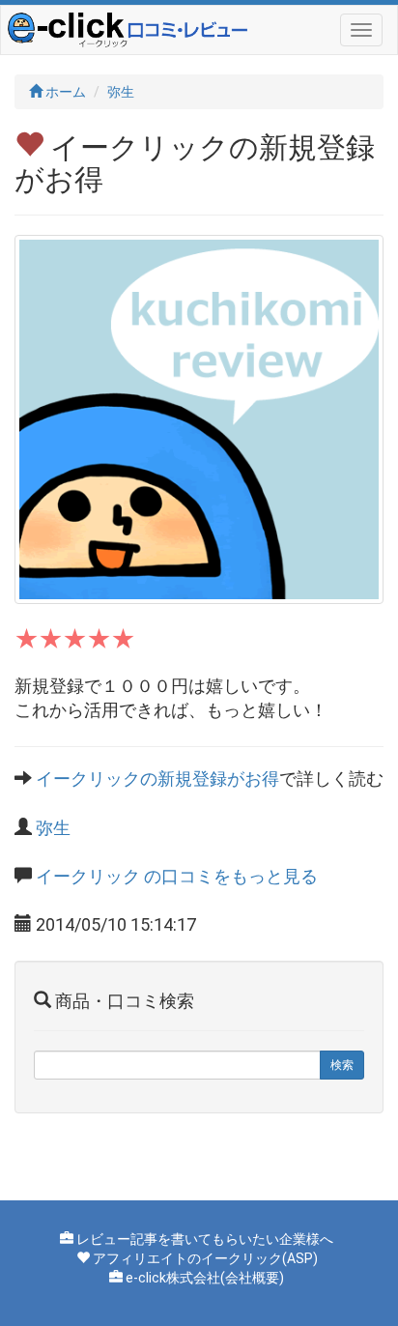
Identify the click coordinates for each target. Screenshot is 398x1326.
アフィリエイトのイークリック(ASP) (205, 1258)
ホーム (64, 92)
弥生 (120, 92)
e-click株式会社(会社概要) (205, 1277)
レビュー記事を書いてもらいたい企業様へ (204, 1239)
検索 (342, 1065)
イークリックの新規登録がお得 (157, 778)
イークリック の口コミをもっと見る (177, 876)
